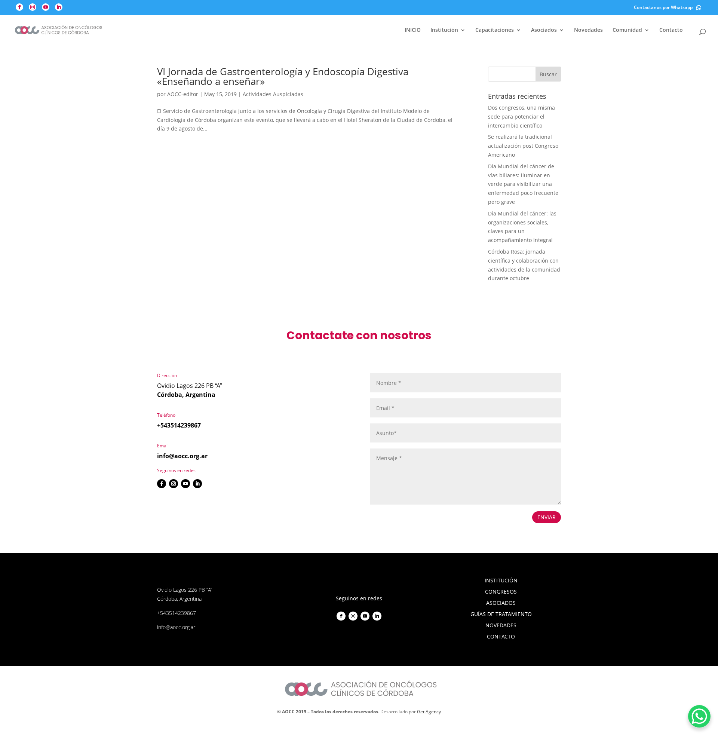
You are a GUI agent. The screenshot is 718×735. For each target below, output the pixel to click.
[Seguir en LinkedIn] (197, 483)
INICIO (413, 30)
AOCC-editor (182, 94)
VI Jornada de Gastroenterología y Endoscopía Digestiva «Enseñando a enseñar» (282, 76)
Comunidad (627, 30)
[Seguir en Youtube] (185, 483)
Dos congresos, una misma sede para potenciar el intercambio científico (521, 116)
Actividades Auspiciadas (273, 94)
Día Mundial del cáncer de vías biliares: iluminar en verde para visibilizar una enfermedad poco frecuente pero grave (523, 184)
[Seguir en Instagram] (173, 483)
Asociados (544, 30)
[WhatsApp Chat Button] (699, 716)
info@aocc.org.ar (182, 456)
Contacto (671, 30)
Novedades (588, 30)
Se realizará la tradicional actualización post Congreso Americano (523, 145)
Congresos (501, 592)
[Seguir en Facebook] (161, 483)
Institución (444, 30)
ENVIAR (546, 517)
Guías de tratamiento (501, 615)
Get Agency (429, 711)
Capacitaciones (494, 30)
